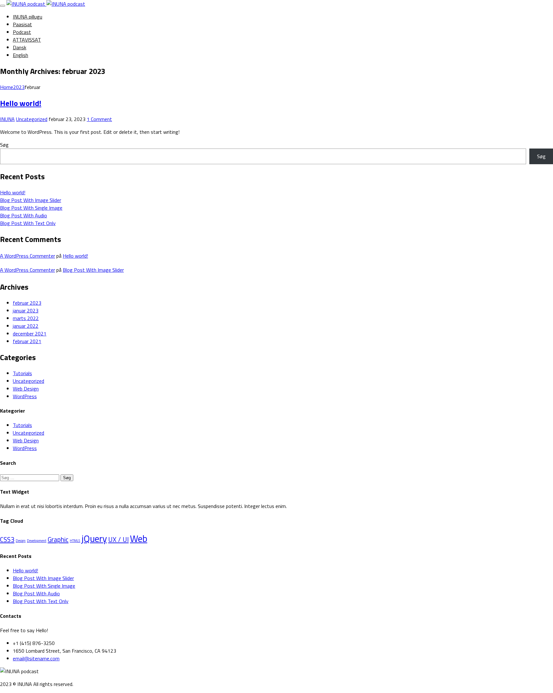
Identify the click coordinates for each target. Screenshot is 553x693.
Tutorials (22, 373)
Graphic (58, 539)
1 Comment (99, 119)
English (20, 55)
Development (36, 540)
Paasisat (22, 24)
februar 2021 (27, 341)
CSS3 (7, 539)
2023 (19, 87)
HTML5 (75, 540)
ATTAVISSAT (27, 40)
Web (138, 538)
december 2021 (29, 333)
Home (6, 87)
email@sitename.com (36, 658)
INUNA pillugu (27, 16)
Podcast (22, 32)
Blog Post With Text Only (28, 223)
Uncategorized (31, 119)
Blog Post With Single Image (31, 208)
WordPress (25, 396)
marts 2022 (26, 318)
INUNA (7, 119)
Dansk (19, 47)
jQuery (94, 538)
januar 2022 (25, 326)
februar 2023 (27, 303)
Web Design (26, 388)
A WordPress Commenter (27, 256)
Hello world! (20, 103)
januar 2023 (25, 310)
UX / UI (118, 539)
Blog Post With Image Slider (30, 200)
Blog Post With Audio (23, 215)
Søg (4, 145)
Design (21, 540)
